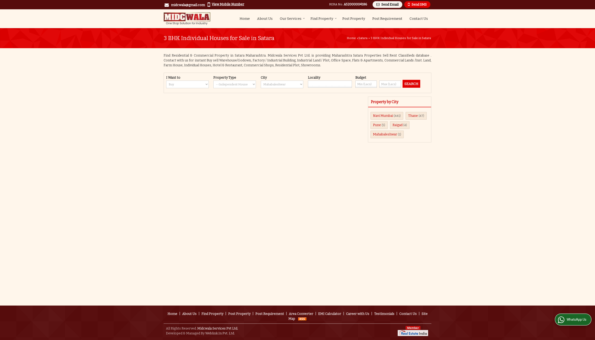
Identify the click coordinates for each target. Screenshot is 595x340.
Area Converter (301, 314)
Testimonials (384, 314)
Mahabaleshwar (385, 134)
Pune (377, 125)
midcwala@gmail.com (188, 5)
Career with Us (357, 314)
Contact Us (419, 19)
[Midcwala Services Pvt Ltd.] (187, 19)
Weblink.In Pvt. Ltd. (220, 333)
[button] (228, 4)
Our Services (290, 19)
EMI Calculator (329, 314)
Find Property (322, 19)
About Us (265, 19)
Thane (413, 116)
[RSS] (302, 319)
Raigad (398, 125)
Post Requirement (387, 19)
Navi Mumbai (383, 116)
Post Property (353, 19)
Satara (362, 38)
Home (245, 19)
